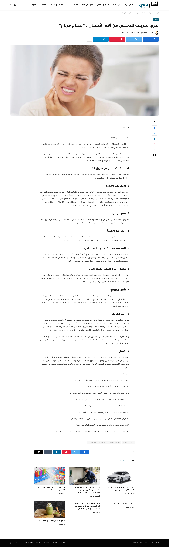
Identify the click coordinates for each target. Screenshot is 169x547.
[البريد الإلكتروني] (154, 154)
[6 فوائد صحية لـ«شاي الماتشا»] (49, 509)
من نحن (62, 543)
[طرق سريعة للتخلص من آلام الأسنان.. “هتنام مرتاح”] (84, 80)
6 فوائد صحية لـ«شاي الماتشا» (52, 521)
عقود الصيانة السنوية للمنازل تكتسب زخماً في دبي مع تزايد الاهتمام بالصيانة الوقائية (87, 490)
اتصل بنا (24, 543)
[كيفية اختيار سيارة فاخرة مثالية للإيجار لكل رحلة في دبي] (119, 475)
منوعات (33, 5)
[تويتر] (154, 133)
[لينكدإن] (154, 138)
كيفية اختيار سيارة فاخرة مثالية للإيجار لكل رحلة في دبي (121, 489)
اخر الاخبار (117, 5)
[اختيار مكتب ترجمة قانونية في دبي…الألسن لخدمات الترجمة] (49, 475)
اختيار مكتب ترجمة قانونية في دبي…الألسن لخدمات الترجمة (50, 489)
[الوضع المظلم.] (11, 5)
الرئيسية (129, 5)
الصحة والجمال (56, 5)
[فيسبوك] (154, 127)
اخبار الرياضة (87, 5)
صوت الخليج (14, 543)
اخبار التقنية (72, 5)
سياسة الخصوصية (50, 543)
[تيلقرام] (154, 149)
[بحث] (15, 5)
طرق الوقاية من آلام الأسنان (97, 442)
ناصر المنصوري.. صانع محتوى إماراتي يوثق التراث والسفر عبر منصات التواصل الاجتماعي (87, 506)
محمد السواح (144, 32)
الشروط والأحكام (35, 543)
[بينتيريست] (154, 144)
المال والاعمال (103, 5)
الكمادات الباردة (128, 442)
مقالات (43, 5)
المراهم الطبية (115, 442)
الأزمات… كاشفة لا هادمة (124, 504)
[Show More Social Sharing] (89, 39)
